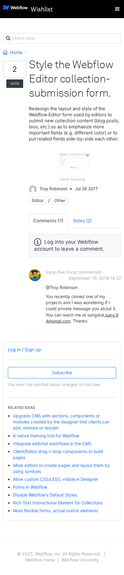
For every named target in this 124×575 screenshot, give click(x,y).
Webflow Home (40, 559)
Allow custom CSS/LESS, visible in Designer (55, 479)
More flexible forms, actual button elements (55, 510)
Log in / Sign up (24, 349)
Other (59, 200)
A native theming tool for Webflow (46, 435)
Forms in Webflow (30, 487)
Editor (38, 200)
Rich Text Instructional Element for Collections (58, 502)
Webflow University (80, 559)
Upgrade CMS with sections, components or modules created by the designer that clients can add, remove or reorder (61, 421)
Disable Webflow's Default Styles (45, 494)
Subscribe (62, 372)
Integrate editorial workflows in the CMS (52, 443)
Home (16, 52)
